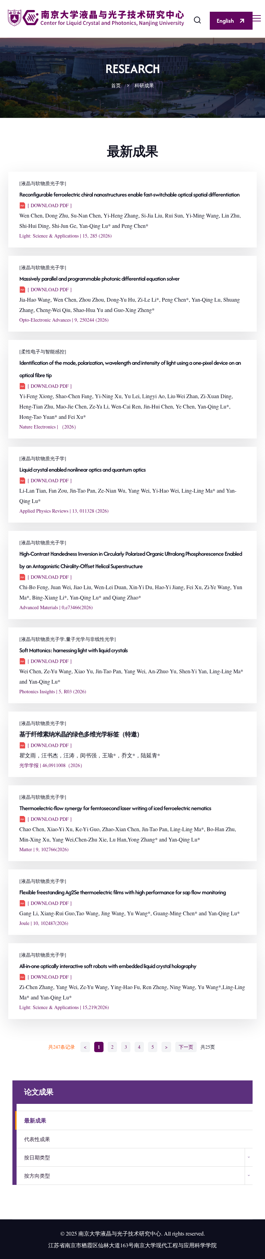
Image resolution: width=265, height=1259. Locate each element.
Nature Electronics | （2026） (49, 426)
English (225, 21)
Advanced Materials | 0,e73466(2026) (56, 607)
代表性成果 (37, 1139)
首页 (116, 85)
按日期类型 (37, 1157)
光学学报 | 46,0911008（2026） (52, 765)
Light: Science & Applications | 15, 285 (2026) (65, 235)
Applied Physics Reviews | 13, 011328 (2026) (64, 510)
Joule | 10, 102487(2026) (43, 923)
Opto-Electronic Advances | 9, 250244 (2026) (64, 319)
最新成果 (35, 1120)
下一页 (186, 1047)
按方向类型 (37, 1175)
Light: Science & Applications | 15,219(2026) (64, 1007)
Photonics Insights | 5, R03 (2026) (52, 691)
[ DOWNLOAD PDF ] (50, 205)
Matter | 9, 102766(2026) (44, 849)
